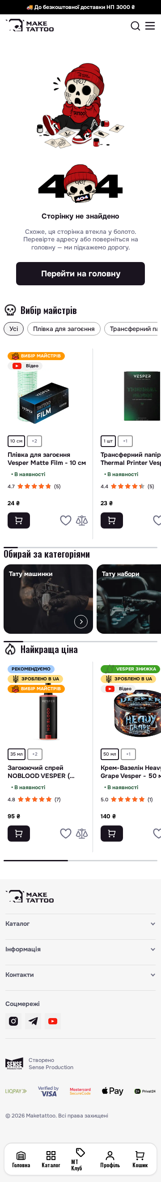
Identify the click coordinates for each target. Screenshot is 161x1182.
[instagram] (13, 1021)
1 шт (108, 441)
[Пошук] (135, 26)
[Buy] (19, 520)
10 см (16, 441)
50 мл (109, 754)
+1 (125, 441)
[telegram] (33, 1021)
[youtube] (52, 1021)
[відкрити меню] (150, 26)
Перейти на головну (80, 274)
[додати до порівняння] (82, 520)
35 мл (16, 754)
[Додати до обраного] (66, 520)
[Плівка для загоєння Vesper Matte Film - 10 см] (48, 396)
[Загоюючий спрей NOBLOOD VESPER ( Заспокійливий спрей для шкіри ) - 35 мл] (48, 709)
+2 (34, 441)
